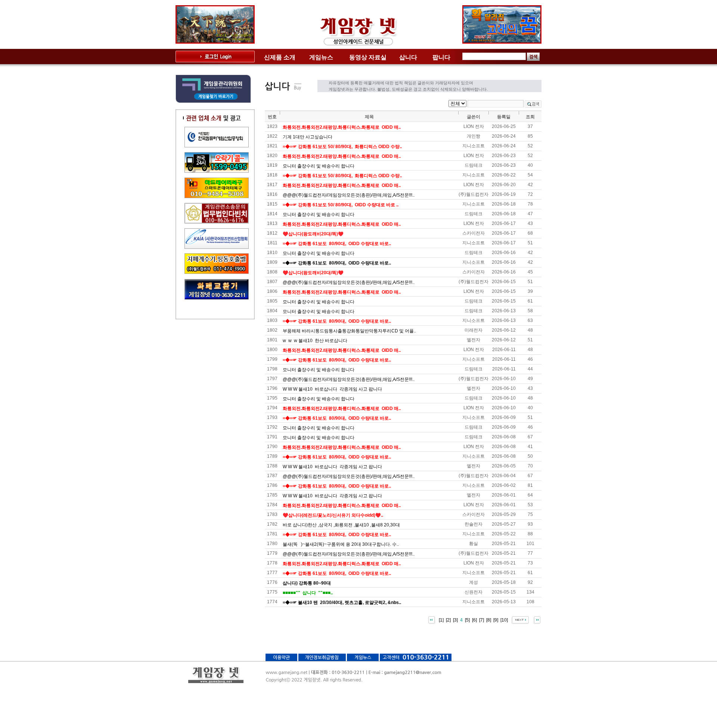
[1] (441, 619)
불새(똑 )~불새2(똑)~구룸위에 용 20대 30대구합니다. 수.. (341, 544)
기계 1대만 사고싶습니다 (307, 137)
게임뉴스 (321, 57)
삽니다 (408, 57)
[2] (448, 619)
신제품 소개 (279, 57)
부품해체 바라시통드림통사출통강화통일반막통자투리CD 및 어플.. (349, 331)
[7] (481, 619)
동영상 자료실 (368, 57)
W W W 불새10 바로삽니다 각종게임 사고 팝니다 (332, 389)
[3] (455, 619)
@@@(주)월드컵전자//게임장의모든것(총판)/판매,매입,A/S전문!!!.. (349, 195)
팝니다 (441, 57)
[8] (488, 619)
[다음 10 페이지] (520, 619)
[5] (467, 619)
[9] (495, 619)
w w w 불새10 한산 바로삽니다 (315, 340)
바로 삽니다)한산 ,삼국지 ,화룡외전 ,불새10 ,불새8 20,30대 (341, 525)
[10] (504, 619)
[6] (474, 619)
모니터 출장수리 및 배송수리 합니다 (318, 166)
